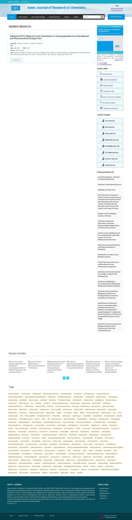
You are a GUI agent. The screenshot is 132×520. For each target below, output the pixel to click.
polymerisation (83, 434)
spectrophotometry (66, 393)
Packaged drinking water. (64, 396)
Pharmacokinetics (57, 419)
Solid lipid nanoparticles (49, 463)
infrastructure (23, 412)
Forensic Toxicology (68, 422)
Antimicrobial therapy (59, 447)
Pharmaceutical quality (93, 412)
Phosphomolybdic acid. (14, 425)
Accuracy (92, 466)
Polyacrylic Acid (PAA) (14, 438)
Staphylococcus (95, 425)
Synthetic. (80, 472)
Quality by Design (13, 415)
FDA (114, 412)
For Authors (54, 17)
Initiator (44, 438)
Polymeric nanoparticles (64, 463)
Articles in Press (105, 493)
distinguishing (12, 422)
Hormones (38, 403)
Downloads (103, 496)
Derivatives (47, 403)
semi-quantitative (69, 428)
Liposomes (37, 463)
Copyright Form (108, 91)
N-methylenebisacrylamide (49, 434)
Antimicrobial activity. (45, 428)
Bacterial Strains (54, 472)
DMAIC (76, 412)
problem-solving (44, 409)
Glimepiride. (52, 400)
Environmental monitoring (63, 406)
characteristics (12, 403)
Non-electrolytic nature (21, 428)
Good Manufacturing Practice (76, 453)
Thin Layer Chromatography (83, 422)
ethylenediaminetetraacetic (51, 393)
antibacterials (56, 415)
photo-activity (104, 441)
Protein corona (12, 466)
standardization (106, 431)
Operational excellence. (43, 415)
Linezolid (119, 415)
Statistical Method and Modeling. (110, 469)
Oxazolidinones (12, 419)
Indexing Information (110, 108)
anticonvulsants (99, 444)
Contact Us (25, 2)
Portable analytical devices (15, 406)
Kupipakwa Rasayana (14, 434)
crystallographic (57, 428)
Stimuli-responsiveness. (73, 438)
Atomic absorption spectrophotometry (35, 396)
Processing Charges (108, 103)
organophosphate (104, 419)
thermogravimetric (106, 434)
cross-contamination (14, 453)
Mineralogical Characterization (100, 428)
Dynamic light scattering (79, 463)
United (85, 450)
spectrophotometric (13, 393)
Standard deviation (94, 469)
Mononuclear (113, 425)
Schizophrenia (61, 450)
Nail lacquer (53, 469)
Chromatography (115, 419)
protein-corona (77, 457)
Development (107, 450)
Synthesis (104, 425)
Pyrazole (10, 428)
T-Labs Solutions (110, 517)
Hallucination (76, 450)
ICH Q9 (120, 412)
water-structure (33, 400)
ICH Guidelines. (109, 466)
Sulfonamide (47, 447)
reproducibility (64, 431)
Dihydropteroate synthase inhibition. (113, 447)
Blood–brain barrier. (24, 466)
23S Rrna (37, 419)
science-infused (48, 453)
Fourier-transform (13, 460)
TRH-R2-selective (24, 403)
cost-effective (77, 393)
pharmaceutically (35, 472)
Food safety (75, 406)
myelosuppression (109, 415)
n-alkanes (83, 469)
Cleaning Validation (61, 453)
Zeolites (78, 428)
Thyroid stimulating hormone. (60, 403)
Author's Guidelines (110, 80)
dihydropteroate (76, 444)
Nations (91, 450)
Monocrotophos (112, 422)
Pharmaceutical (86, 403)
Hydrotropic (43, 400)
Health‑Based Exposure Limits (95, 453)
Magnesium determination (15, 396)
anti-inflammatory (111, 444)
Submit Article (116, 17)
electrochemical (109, 438)
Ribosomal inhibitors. (69, 419)
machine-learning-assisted (36, 412)
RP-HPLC (85, 466)
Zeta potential (92, 463)
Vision (69, 450)
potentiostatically (68, 441)
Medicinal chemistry (95, 447)
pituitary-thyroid (88, 400)
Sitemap (51, 515)
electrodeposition (13, 441)
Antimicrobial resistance (25, 419)
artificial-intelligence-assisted (85, 460)
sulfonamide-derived (36, 447)
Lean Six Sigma (68, 412)
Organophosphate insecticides (52, 422)
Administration (23, 409)
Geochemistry (115, 428)
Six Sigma (59, 412)
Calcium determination (103, 393)
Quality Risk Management (15, 457)
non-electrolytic (50, 425)
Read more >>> (119, 60)
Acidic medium (35, 438)
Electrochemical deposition (15, 444)
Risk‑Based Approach (111, 453)
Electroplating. (43, 444)
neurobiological (99, 400)
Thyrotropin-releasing (64, 400)
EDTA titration (52, 396)
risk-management (26, 453)
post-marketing (112, 409)
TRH (32, 403)
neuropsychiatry (25, 450)
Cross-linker (25, 438)
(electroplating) (36, 441)
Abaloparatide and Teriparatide (72, 466)
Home (11, 17)
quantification (107, 403)
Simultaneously (38, 453)
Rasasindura (25, 434)
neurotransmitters (13, 450)
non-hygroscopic (39, 425)
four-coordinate (84, 425)
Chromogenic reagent (99, 422)
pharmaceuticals (93, 434)
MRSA (43, 419)
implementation (12, 412)
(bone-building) (36, 466)
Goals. (115, 450)
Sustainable (98, 450)
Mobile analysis (29, 406)
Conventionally (22, 431)
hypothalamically (77, 400)
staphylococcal (66, 415)
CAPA (21, 415)
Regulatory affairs (106, 412)
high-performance (101, 396)
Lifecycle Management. (30, 457)
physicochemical (43, 457)
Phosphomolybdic (82, 419)
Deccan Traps (86, 428)
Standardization (84, 431)
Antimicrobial (64, 472)
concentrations (26, 393)
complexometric (36, 393)
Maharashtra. (12, 431)
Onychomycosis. (63, 469)
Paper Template (107, 85)
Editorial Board (38, 17)
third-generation (78, 396)
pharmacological (23, 447)
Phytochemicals (12, 472)
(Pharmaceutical (67, 409)
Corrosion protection (31, 444)
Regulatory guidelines (116, 463)
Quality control (12, 463)
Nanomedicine (111, 460)
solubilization (23, 400)
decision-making (74, 403)
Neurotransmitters (37, 450)
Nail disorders (44, 469)
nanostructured (55, 457)
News (76, 17)
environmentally (89, 396)
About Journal (13, 2)
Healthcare (50, 406)
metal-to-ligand (62, 425)
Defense (72, 472)
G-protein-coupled (111, 400)
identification (93, 419)
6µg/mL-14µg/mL (57, 466)
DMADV (82, 412)
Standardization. (35, 434)
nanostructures (66, 457)
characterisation (100, 460)
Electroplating (99, 438)
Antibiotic (44, 472)
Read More (16, 60)
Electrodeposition (88, 438)
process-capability (56, 409)
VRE (48, 419)
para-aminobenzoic (64, 444)
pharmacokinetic (97, 415)
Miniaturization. (85, 406)
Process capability (30, 415)
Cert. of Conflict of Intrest (112, 97)
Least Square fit (74, 469)
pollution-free (74, 431)
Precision (100, 466)
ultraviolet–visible (109, 457)
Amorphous (34, 428)
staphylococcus (77, 415)
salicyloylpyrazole (28, 425)
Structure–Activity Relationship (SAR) (77, 447)
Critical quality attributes (25, 463)
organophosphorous (24, 422)
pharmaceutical (96, 403)
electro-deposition (80, 441)
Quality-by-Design (90, 409)
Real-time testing (40, 406)
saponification (63, 434)
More (66, 17)
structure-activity (88, 444)
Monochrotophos (37, 422)
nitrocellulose (34, 469)
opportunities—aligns (108, 406)
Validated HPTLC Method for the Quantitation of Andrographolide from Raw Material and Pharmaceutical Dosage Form (49, 37)
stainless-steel (46, 441)
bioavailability (87, 415)
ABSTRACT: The (12, 469)
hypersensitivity (12, 447)
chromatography (112, 396)
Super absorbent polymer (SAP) (56, 438)
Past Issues (23, 17)
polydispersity (87, 457)
